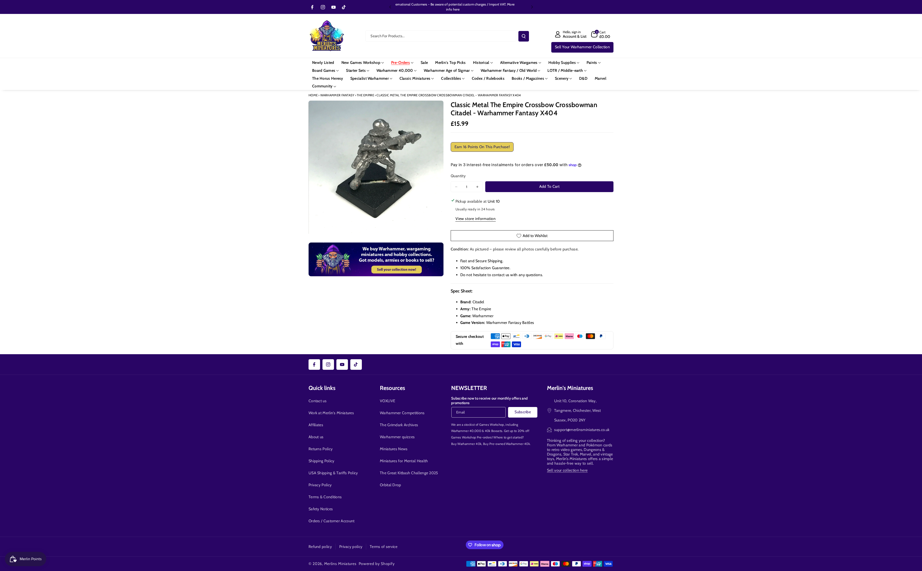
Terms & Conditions (325, 497)
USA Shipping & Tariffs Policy (333, 473)
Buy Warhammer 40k (466, 444)
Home (313, 95)
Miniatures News (394, 449)
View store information (475, 218)
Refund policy (320, 546)
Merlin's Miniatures (570, 387)
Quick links (322, 387)
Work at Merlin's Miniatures (331, 413)
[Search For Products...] (523, 36)
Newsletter (469, 387)
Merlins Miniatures (340, 563)
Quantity (458, 176)
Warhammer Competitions (402, 413)
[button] (600, 34)
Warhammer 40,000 (466, 431)
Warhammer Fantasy (337, 95)
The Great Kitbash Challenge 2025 (409, 473)
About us (316, 437)
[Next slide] (532, 7)
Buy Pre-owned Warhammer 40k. (507, 444)
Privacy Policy (320, 485)
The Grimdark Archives (399, 425)
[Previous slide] (390, 7)
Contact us (318, 401)
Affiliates (316, 425)
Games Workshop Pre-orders (471, 437)
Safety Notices (321, 509)
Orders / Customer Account (332, 521)
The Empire (365, 95)
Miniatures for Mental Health (404, 461)
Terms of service (383, 546)
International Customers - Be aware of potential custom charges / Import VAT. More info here (461, 7)
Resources (392, 387)
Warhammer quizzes (397, 437)
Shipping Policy (321, 461)
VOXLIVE (387, 401)
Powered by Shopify (377, 563)
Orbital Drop (390, 485)
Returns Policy (321, 449)
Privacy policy (350, 546)
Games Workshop (491, 424)
